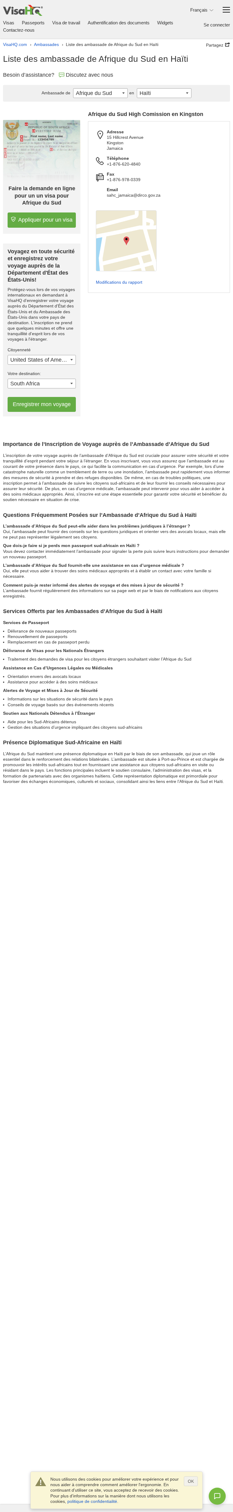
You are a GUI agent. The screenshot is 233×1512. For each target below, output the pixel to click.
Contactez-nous (19, 30)
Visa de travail (66, 22)
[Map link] (126, 240)
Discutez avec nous (89, 75)
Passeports (33, 22)
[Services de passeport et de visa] (23, 10)
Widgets (165, 22)
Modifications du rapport (119, 282)
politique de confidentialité (92, 1501)
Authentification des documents (119, 22)
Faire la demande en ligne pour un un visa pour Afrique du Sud (41, 195)
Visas (8, 22)
